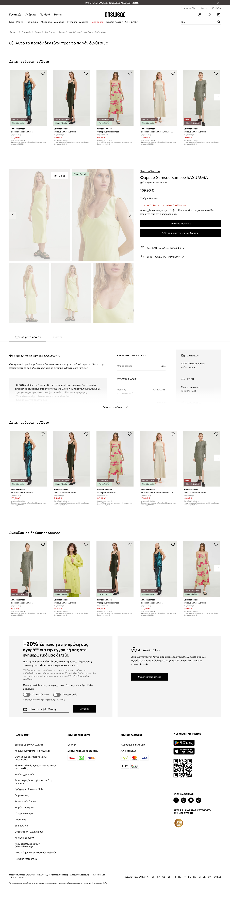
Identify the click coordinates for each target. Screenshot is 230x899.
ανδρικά (30, 14)
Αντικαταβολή (128, 750)
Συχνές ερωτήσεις (24, 807)
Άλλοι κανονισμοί (24, 813)
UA (209, 877)
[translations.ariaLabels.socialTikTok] (198, 800)
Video (62, 175)
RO (194, 877)
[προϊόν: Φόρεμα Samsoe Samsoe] (28, 98)
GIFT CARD (131, 21)
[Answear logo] (115, 14)
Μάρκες (83, 21)
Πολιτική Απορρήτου (26, 858)
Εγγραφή (84, 708)
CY (158, 877)
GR (169, 877)
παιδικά (45, 14)
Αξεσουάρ (46, 21)
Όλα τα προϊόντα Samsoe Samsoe (180, 232)
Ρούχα (19, 21)
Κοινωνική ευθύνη (24, 837)
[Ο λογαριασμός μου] (200, 14)
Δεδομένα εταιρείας (79, 875)
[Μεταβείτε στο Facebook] (176, 800)
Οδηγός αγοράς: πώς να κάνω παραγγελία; (31, 758)
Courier (72, 744)
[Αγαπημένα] (209, 14)
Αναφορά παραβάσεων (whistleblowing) (27, 845)
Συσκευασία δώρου (25, 801)
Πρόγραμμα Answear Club (29, 789)
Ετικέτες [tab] (57, 336)
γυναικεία (15, 14)
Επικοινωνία (21, 825)
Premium (72, 21)
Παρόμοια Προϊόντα (180, 223)
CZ (163, 877)
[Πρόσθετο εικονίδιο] (178, 823)
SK (204, 877)
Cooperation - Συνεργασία (29, 831)
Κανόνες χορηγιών (24, 774)
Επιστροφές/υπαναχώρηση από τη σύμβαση (33, 781)
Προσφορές (97, 21)
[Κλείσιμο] (218, 2)
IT (185, 877)
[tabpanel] (115, 375)
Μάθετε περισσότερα (149, 676)
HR (174, 877)
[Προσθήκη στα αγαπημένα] (42, 73)
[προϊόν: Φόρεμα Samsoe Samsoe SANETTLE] (158, 98)
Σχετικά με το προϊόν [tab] (28, 336)
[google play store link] (183, 743)
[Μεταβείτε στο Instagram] (183, 800)
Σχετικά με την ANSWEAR (29, 744)
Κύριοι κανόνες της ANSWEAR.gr (32, 750)
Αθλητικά (59, 21)
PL (189, 877)
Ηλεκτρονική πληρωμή (133, 744)
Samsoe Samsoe (150, 171)
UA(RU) (217, 877)
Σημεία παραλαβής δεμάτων (83, 750)
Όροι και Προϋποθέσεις (57, 875)
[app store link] (183, 751)
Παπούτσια (32, 21)
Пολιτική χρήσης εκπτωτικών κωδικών (35, 852)
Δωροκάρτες (22, 795)
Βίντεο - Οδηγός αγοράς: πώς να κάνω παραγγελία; (35, 767)
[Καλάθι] (219, 14)
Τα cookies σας (98, 875)
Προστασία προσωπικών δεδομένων (26, 875)
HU (179, 877)
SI (200, 877)
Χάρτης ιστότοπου (17, 877)
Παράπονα (20, 819)
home (57, 14)
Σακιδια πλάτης (114, 21)
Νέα (11, 21)
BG (153, 877)
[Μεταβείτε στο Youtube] (191, 800)
